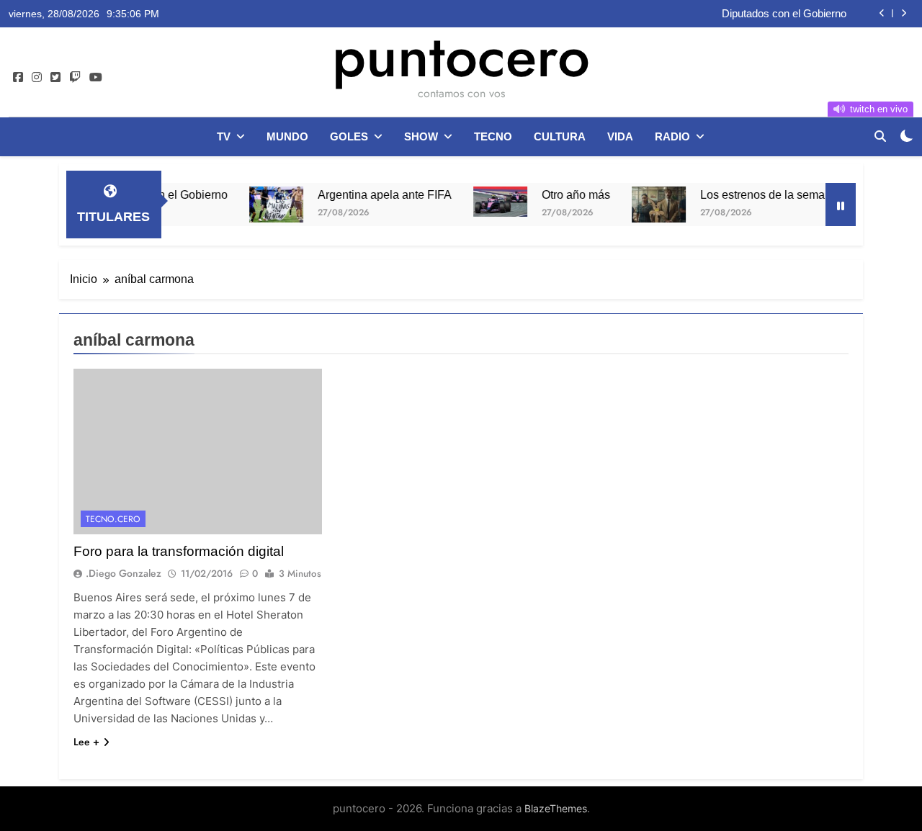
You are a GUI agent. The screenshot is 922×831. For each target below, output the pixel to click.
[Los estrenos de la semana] (644, 205)
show (421, 136)
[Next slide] (903, 13)
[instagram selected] (36, 77)
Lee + (86, 742)
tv (223, 136)
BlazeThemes (555, 808)
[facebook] (18, 77)
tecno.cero (113, 519)
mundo (287, 136)
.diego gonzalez (123, 573)
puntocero (461, 56)
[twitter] (55, 77)
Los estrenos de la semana (754, 194)
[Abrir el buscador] (880, 136)
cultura (560, 136)
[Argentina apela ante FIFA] (262, 205)
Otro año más (561, 194)
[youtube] (96, 77)
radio (672, 136)
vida (620, 136)
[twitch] (75, 77)
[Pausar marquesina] (840, 204)
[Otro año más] (486, 202)
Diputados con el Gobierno (784, 13)
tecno (493, 136)
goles (349, 136)
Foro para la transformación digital (178, 551)
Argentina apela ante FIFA (370, 194)
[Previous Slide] (882, 13)
